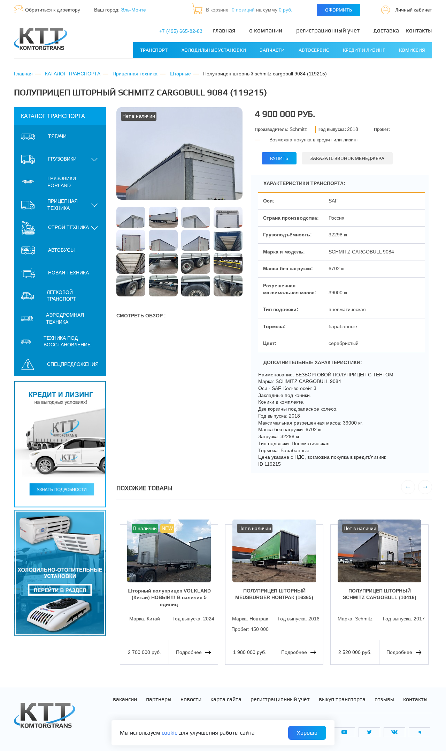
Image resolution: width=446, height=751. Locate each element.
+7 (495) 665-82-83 (180, 31)
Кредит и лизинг (364, 50)
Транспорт (154, 50)
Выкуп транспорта (342, 699)
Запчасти (272, 50)
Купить (279, 158)
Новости (190, 699)
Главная (224, 30)
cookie (170, 732)
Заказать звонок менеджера (347, 158)
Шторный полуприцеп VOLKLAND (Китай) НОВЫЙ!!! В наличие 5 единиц (169, 597)
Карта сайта (225, 699)
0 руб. (285, 10)
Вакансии (125, 699)
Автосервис (314, 50)
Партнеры (158, 699)
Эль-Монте (133, 10)
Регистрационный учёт (280, 699)
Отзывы (384, 699)
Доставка (386, 30)
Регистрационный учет (328, 30)
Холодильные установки (214, 50)
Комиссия (412, 50)
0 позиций (243, 10)
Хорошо (307, 732)
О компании (265, 30)
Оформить (338, 10)
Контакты (419, 30)
